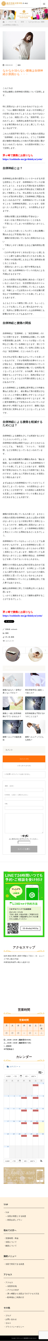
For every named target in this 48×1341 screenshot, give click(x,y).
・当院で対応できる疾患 (14, 1264)
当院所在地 (12, 1286)
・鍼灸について (10, 1246)
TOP (7, 1212)
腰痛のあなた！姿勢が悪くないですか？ (12, 691)
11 (14, 1109)
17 (8, 1121)
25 (14, 1134)
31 (8, 1147)
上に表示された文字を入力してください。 (24, 839)
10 (8, 1109)
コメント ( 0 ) (24, 759)
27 (25, 1134)
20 (25, 1121)
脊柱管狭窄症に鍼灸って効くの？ (34, 691)
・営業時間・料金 (11, 1238)
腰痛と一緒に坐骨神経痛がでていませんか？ (12, 714)
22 (37, 1121)
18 (14, 1121)
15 (37, 1109)
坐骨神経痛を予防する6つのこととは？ (35, 714)
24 (8, 1134)
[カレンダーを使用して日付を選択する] (21, 1076)
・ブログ (7, 1316)
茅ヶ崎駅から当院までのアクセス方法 (23, 1294)
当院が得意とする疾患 (16, 1216)
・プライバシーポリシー (14, 1327)
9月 (26, 1076)
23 (43, 1121)
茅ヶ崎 (7, 637)
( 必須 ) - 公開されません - (17, 795)
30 (43, 1134)
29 (37, 1134)
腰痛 (19, 65)
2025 (9, 1076)
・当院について (10, 1242)
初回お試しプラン (14, 1220)
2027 (33, 1076)
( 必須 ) (9, 786)
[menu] (44, 3)
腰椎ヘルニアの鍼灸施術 (12, 738)
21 (31, 1121)
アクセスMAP (13, 1290)
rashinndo (14, 629)
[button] (41, 1161)
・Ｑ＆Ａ (7, 1323)
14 (31, 1109)
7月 (15, 1076)
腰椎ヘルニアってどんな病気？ (34, 738)
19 (19, 1121)
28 (31, 1134)
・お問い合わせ (10, 1319)
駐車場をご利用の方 (15, 1297)
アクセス (9, 1282)
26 (19, 1134)
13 (25, 1109)
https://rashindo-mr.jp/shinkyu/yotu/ (22, 159)
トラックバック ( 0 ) (24, 765)
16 (43, 1109)
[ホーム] (3, 21)
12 (19, 1109)
